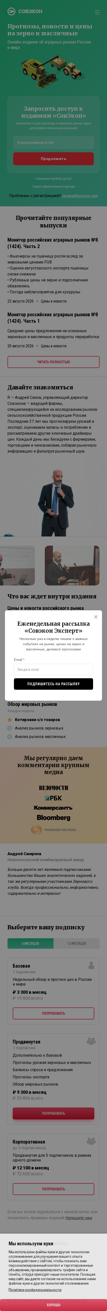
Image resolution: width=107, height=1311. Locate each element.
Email (18, 660)
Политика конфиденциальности (35, 1290)
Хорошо (53, 1305)
